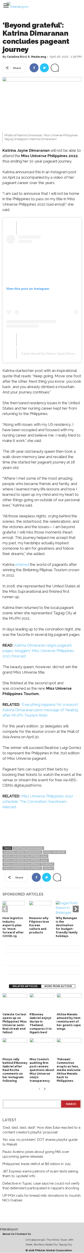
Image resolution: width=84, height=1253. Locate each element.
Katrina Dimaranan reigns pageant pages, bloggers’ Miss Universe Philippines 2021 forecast (38, 650)
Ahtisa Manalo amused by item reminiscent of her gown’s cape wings (69, 1021)
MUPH (48, 868)
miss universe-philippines (22, 868)
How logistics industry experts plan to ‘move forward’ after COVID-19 (13, 927)
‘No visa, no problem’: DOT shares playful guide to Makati (40, 1142)
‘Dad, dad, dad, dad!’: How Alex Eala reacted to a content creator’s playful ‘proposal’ (41, 1130)
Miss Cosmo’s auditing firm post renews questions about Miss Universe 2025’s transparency (42, 1070)
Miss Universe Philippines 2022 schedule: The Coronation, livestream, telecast (37, 801)
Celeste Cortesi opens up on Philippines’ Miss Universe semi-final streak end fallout (14, 1023)
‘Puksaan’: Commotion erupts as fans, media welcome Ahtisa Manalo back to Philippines (69, 1070)
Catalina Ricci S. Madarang (26, 56)
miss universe (55, 852)
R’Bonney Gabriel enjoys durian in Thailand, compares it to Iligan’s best (41, 1023)
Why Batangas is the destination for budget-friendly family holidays (67, 927)
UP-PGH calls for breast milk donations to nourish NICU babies (41, 1198)
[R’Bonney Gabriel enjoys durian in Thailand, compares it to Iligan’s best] (42, 1002)
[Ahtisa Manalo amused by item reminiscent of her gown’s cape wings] (69, 1002)
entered (22, 564)
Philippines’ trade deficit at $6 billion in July (36, 1164)
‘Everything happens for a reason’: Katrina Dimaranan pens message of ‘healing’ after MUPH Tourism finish (40, 710)
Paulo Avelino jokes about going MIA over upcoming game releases (35, 1154)
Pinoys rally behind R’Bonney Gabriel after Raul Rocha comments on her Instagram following (14, 1070)
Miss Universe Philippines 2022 (25, 860)
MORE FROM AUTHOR (58, 986)
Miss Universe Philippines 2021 (25, 856)
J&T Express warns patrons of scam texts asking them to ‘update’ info (40, 1173)
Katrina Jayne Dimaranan (22, 852)
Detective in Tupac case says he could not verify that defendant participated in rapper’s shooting (41, 1185)
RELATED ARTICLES (25, 986)
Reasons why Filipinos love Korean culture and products (39, 925)
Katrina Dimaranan (29, 848)
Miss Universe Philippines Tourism (28, 864)
